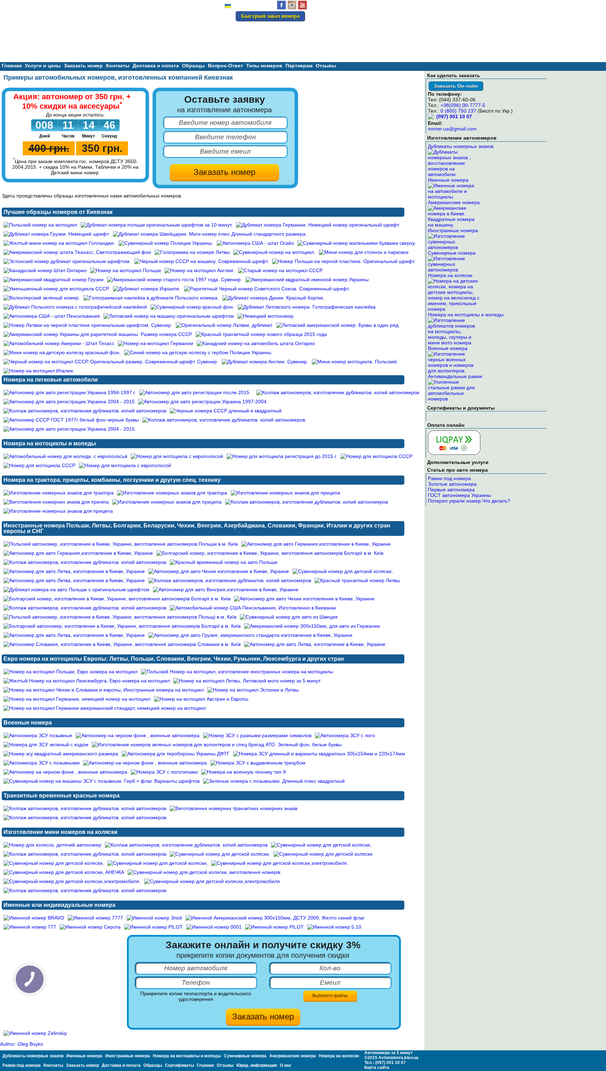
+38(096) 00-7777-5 (462, 105)
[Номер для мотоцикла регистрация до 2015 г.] (282, 456)
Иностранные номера (453, 230)
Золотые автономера (452, 484)
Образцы (152, 1065)
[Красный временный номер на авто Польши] (223, 562)
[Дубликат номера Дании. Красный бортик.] (273, 298)
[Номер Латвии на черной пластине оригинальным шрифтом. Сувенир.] (88, 325)
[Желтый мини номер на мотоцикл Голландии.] (59, 243)
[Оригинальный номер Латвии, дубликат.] (224, 325)
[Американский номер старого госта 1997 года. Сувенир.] (174, 279)
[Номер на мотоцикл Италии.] (39, 370)
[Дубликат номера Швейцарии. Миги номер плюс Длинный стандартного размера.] (210, 234)
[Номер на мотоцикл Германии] (155, 343)
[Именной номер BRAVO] (34, 918)
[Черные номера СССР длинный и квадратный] (225, 410)
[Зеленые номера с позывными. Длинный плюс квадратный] (273, 781)
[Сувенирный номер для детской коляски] (323, 854)
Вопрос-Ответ (225, 65)
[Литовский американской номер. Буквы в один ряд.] (338, 325)
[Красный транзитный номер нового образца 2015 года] (261, 334)
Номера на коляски (450, 275)
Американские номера (454, 202)
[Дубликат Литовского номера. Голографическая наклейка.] (307, 307)
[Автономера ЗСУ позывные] (38, 735)
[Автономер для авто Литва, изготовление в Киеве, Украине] (74, 571)
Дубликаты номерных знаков (460, 146)
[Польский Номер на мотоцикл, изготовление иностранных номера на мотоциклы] (237, 671)
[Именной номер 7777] (95, 918)
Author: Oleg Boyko (21, 1044)
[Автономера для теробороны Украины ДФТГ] (175, 753)
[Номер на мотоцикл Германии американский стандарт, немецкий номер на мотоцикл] (105, 708)
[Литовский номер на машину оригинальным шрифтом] (169, 316)
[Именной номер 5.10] (334, 927)
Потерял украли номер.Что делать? (469, 501)
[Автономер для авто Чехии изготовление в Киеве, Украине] (219, 571)
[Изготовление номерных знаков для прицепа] (285, 493)
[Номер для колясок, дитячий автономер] (52, 845)
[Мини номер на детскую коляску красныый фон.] (62, 352)
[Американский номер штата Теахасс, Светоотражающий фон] (77, 252)
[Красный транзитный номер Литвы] (357, 580)
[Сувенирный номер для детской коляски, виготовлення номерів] (204, 872)
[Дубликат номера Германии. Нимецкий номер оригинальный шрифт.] (318, 225)
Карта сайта (376, 1067)
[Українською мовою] (227, 6)
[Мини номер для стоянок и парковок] (363, 252)
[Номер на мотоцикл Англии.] (199, 270)
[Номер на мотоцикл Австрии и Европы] (201, 699)
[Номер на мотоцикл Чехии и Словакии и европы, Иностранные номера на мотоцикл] (104, 690)
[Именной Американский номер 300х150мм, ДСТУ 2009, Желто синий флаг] (275, 918)
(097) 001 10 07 (280, 31)
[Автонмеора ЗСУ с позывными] (41, 763)
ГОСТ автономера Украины (459, 495)
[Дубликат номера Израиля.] (146, 288)
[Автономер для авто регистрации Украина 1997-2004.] (203, 401)
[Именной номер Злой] (154, 918)
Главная (12, 65)
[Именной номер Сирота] (90, 927)
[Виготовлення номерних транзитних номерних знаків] (233, 808)
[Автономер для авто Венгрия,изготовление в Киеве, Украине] (225, 589)
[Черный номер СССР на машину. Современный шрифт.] (201, 261)
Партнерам (298, 65)
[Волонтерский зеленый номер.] (42, 298)
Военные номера (447, 348)
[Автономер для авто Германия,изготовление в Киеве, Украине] (316, 544)
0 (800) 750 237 (458, 111)
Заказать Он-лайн (456, 86)
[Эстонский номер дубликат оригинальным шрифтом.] (67, 261)
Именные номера (448, 180)
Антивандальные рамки (455, 376)
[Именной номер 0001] (213, 927)
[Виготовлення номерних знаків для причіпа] (56, 502)
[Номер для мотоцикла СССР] (376, 456)
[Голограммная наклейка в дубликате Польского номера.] (151, 298)
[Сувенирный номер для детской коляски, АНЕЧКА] (64, 872)
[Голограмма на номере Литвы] (192, 252)
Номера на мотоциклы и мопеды (466, 314)
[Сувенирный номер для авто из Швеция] (288, 617)
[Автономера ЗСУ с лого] (345, 735)
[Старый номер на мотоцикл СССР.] (280, 270)
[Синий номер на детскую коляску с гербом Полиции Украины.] (198, 352)
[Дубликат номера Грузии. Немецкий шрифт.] (56, 234)
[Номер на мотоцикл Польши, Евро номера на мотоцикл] (70, 671)
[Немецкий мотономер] (265, 316)
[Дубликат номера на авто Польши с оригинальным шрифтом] (76, 589)
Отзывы (326, 65)
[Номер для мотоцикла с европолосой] (177, 456)
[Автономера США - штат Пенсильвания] (52, 316)
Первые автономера (451, 489)
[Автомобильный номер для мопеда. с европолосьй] (65, 456)
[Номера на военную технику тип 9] (244, 772)
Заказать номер (83, 65)
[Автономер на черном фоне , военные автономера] (137, 735)
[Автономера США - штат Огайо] (255, 243)
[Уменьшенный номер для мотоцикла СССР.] (56, 288)
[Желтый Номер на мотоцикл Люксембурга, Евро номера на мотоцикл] (86, 680)
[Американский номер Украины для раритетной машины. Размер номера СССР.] (98, 334)
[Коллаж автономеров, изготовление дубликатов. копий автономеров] (338, 392)
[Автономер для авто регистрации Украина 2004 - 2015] (69, 401)
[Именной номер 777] (30, 927)
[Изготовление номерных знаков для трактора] (58, 493)
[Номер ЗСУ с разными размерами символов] (257, 735)
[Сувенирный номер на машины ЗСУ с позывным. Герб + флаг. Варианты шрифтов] (101, 781)
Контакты (117, 65)
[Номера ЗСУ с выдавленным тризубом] (258, 763)
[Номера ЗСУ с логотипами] (164, 772)
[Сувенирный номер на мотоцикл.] (274, 252)
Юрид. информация (256, 1065)
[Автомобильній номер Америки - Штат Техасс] (59, 343)
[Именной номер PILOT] (153, 927)
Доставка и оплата (156, 65)
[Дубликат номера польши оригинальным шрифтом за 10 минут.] (156, 225)
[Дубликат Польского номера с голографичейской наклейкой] (75, 307)
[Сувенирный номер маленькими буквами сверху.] (357, 243)
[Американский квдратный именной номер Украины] (307, 279)
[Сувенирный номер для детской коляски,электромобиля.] (279, 863)
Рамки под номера (449, 478)
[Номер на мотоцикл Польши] (125, 270)
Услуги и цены (43, 65)
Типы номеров (264, 65)
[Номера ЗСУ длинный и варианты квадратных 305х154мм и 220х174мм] (319, 753)
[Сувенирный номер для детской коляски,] (343, 571)
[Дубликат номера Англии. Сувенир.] (265, 361)
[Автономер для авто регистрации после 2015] (194, 392)
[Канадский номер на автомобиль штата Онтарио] (256, 343)
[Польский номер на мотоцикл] (40, 225)
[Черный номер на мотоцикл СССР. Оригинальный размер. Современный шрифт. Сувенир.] (111, 361)
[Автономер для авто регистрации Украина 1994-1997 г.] (69, 392)
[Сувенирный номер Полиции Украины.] (166, 243)
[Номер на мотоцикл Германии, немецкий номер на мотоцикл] (77, 699)
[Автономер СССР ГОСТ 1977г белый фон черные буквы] (71, 420)
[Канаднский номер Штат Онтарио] (45, 270)
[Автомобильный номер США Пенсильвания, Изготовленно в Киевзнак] (253, 608)
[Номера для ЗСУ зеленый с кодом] (46, 744)
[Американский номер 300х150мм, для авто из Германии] (312, 626)
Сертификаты (179, 1065)
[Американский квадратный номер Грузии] (53, 279)
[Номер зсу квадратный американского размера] (61, 753)
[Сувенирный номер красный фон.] (192, 307)
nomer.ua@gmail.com (452, 129)
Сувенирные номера (452, 253)
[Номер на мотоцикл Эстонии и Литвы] (253, 690)
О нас (285, 1065)
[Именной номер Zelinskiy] (35, 1033)
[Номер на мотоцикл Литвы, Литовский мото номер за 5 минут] (246, 680)
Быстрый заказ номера (270, 16)
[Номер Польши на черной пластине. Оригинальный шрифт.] (343, 261)
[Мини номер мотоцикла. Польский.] (355, 361)
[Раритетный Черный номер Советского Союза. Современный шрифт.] (266, 288)
